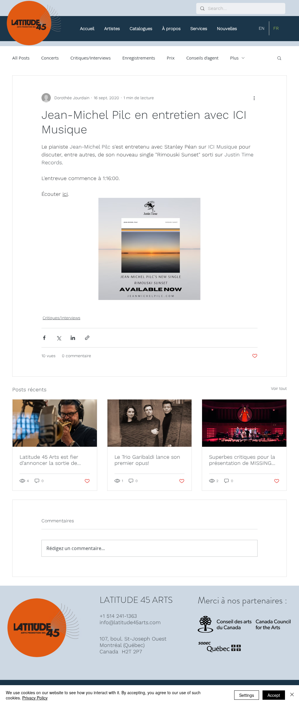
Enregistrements (138, 58)
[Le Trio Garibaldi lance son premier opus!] (149, 423)
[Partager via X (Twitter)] (58, 338)
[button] (141, 28)
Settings (246, 695)
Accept (273, 695)
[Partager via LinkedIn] (73, 338)
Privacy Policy (35, 698)
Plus (234, 58)
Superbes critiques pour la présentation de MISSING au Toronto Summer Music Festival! (242, 460)
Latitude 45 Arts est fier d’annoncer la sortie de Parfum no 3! (49, 460)
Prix (171, 58)
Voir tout (279, 388)
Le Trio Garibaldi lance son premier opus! (147, 460)
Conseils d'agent (202, 58)
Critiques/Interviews (90, 58)
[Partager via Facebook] (44, 338)
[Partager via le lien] (87, 338)
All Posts (20, 58)
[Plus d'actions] (254, 97)
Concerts (50, 58)
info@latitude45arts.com (130, 622)
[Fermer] (291, 695)
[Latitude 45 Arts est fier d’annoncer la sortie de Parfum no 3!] (55, 423)
